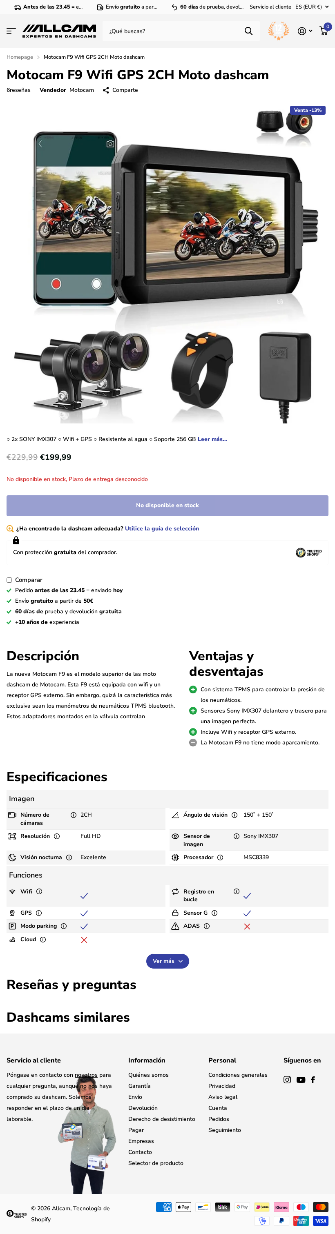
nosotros (86, 1075)
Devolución (143, 1108)
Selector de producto (155, 1163)
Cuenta (217, 1108)
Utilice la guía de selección (162, 528)
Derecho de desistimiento (161, 1119)
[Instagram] (287, 1079)
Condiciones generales (238, 1075)
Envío (135, 1097)
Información (146, 1060)
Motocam (81, 90)
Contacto (140, 1152)
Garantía (139, 1086)
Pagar (136, 1130)
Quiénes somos (148, 1075)
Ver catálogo (11, 31)
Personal (222, 1060)
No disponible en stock (167, 505)
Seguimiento (224, 1130)
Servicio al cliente (270, 7)
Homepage (20, 57)
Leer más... (213, 439)
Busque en (248, 31)
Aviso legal (222, 1097)
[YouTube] (301, 1080)
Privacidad (221, 1086)
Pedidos (218, 1119)
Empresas (141, 1141)
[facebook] (313, 1079)
